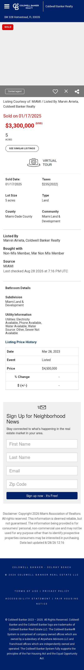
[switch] (55, 91)
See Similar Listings (22, 148)
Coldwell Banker (27, 567)
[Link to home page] (28, 6)
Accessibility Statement (28, 599)
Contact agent (15, 91)
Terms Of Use (27, 591)
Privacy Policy (56, 591)
